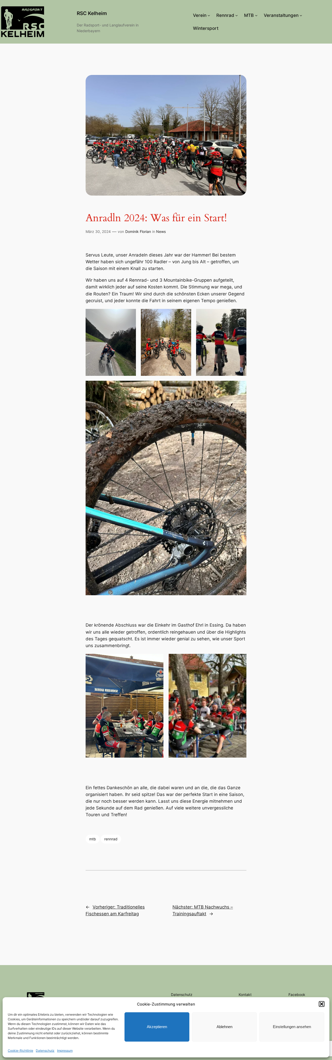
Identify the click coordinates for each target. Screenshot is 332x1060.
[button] (321, 1004)
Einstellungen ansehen (292, 1026)
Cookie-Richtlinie (20, 1050)
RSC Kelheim (92, 13)
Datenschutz (45, 1050)
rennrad (110, 839)
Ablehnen (224, 1026)
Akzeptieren (157, 1026)
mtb (92, 839)
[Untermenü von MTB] (256, 15)
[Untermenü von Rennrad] (236, 15)
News (161, 231)
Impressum (65, 1050)
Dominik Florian (138, 231)
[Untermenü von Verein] (209, 15)
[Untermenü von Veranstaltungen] (301, 15)
